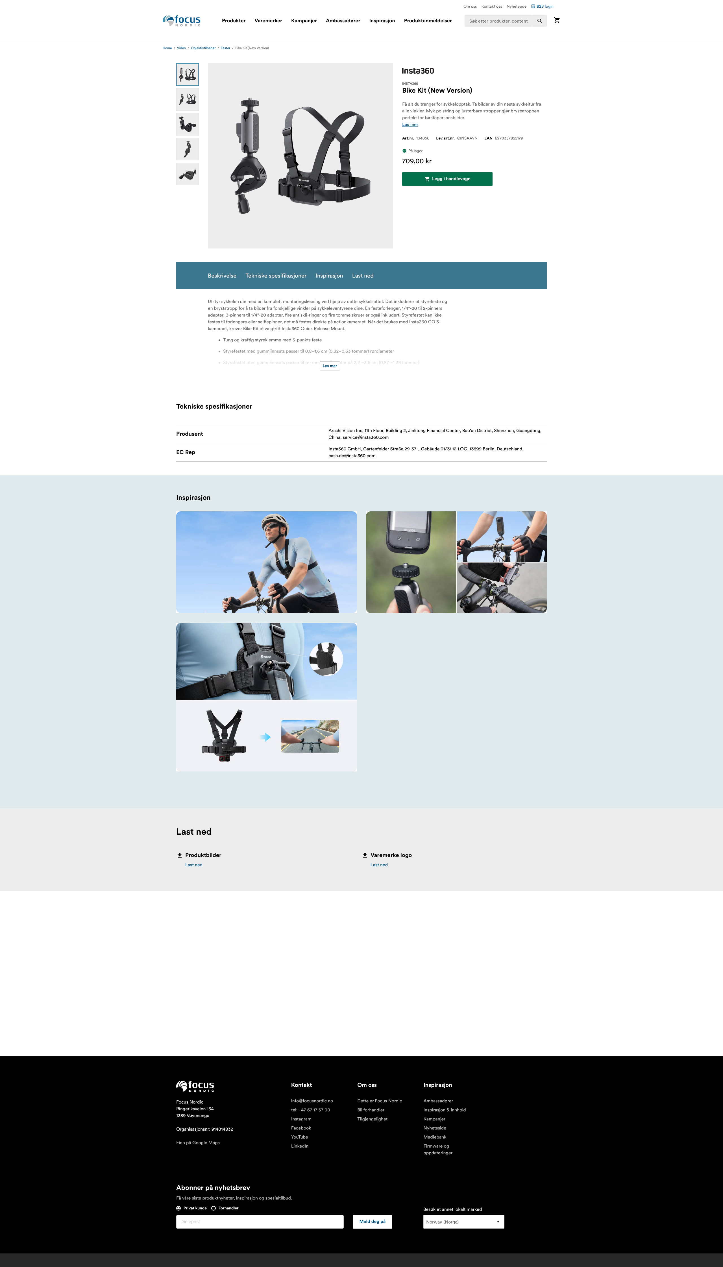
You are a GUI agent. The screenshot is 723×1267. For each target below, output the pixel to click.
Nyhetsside (517, 6)
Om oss (470, 6)
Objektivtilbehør (203, 48)
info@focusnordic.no (312, 1101)
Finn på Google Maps (198, 1143)
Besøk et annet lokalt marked (452, 1209)
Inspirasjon (382, 20)
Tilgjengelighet (372, 1119)
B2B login (545, 6)
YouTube (299, 1137)
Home (167, 48)
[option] (187, 74)
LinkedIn (299, 1146)
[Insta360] (418, 71)
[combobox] (506, 21)
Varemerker (268, 20)
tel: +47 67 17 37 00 (310, 1110)
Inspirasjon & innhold (444, 1110)
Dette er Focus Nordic (379, 1101)
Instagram (301, 1119)
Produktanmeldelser (428, 20)
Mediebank (434, 1137)
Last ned (193, 865)
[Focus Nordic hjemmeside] (182, 21)
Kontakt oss (492, 6)
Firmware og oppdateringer (437, 1149)
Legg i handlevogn (451, 179)
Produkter (233, 20)
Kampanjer (304, 20)
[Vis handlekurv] (557, 21)
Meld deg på (373, 1222)
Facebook (301, 1128)
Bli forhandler (370, 1110)
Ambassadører (343, 20)
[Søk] (540, 21)
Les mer (410, 124)
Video (181, 48)
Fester (225, 48)
